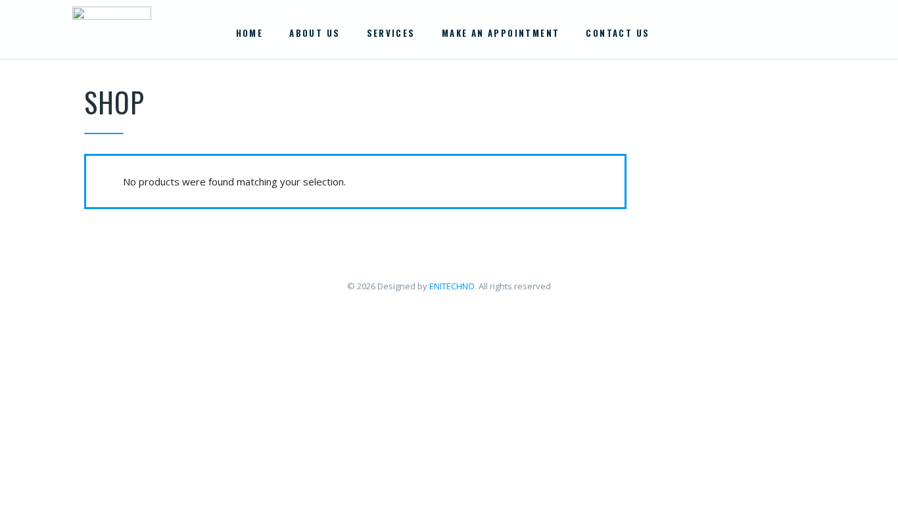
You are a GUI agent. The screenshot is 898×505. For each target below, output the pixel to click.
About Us (314, 33)
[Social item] (753, 33)
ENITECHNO (452, 286)
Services (391, 33)
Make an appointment (501, 33)
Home (250, 33)
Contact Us (618, 33)
